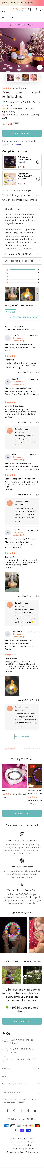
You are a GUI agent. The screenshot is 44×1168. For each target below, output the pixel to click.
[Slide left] (3, 77)
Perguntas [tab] (27, 305)
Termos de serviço (15, 1152)
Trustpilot (35, 897)
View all (22, 813)
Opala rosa (13, 17)
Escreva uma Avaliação (25, 318)
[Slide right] (40, 77)
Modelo (5, 790)
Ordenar (19, 326)
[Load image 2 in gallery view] (18, 77)
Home (4, 17)
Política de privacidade (23, 1149)
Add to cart (22, 133)
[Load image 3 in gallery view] (25, 77)
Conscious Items (25, 1138)
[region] (22, 294)
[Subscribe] (40, 1092)
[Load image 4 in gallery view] (33, 77)
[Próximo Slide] (37, 294)
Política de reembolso (23, 1145)
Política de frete (33, 1152)
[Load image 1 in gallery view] (10, 77)
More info (22, 162)
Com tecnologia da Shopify (22, 1142)
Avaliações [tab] (11, 305)
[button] (30, 9)
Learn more (22, 1021)
